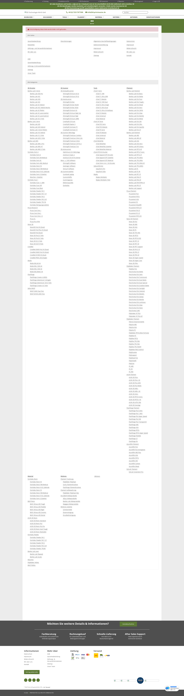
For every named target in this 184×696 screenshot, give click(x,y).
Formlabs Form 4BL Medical (39, 163)
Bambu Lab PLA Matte (136, 96)
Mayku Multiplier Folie (103, 180)
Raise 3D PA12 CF (134, 249)
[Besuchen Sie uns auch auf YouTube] (30, 680)
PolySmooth (132, 361)
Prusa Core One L (35, 213)
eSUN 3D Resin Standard (38, 521)
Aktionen (97, 476)
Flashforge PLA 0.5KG (135, 411)
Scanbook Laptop (68, 174)
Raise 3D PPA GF (134, 255)
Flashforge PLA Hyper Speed (138, 416)
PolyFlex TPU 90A (134, 341)
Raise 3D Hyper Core (135, 260)
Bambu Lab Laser (33, 551)
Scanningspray (67, 180)
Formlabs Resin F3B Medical (39, 493)
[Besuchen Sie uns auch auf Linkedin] (38, 680)
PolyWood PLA (133, 358)
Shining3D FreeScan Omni (71, 141)
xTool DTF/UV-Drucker (101, 152)
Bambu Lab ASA (134, 141)
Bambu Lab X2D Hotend (37, 127)
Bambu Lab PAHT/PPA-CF (137, 183)
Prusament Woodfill (135, 205)
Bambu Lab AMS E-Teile (37, 149)
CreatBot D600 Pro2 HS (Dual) (39, 249)
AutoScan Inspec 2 (69, 155)
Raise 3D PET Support (136, 247)
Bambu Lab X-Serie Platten (38, 130)
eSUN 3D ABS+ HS (134, 391)
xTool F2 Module (101, 113)
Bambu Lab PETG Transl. (137, 152)
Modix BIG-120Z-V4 (36, 269)
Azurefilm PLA (133, 447)
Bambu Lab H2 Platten (37, 110)
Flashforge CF (133, 438)
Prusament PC (133, 202)
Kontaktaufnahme (128, 624)
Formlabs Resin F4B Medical (39, 169)
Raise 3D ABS (133, 224)
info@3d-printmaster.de (96, 12)
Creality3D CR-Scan (69, 121)
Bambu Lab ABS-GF (135, 138)
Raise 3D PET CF (134, 241)
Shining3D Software (69, 163)
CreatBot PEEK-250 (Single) (38, 258)
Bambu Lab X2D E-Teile (37, 138)
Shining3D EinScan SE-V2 (71, 94)
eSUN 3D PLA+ (133, 377)
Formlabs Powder (33, 535)
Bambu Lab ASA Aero (135, 144)
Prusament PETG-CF (135, 208)
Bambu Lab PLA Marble (136, 116)
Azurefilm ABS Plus (135, 452)
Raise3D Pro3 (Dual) (36, 233)
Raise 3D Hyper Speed (136, 258)
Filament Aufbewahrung (68, 490)
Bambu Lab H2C (35, 96)
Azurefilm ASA (133, 455)
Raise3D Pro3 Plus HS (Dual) (39, 230)
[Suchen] (146, 12)
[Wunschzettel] (152, 12)
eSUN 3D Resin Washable (38, 532)
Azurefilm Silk (133, 461)
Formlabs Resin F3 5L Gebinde (39, 496)
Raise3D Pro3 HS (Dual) (37, 227)
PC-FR (131, 369)
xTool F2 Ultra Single (102, 105)
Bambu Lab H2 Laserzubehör (39, 113)
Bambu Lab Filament (133, 91)
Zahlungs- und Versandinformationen (40, 48)
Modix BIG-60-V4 (35, 263)
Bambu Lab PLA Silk (135, 121)
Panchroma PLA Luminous (137, 302)
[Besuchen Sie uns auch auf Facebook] (25, 680)
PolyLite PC (132, 330)
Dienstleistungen (153, 17)
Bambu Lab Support (135, 188)
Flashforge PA (133, 441)
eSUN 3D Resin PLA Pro (37, 526)
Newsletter (31, 45)
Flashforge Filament (133, 408)
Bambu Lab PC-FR (134, 171)
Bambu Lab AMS (33, 141)
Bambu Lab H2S (35, 102)
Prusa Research (33, 208)
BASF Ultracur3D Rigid (37, 510)
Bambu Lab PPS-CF (135, 185)
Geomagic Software (69, 166)
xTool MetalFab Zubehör (103, 146)
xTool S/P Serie (98, 121)
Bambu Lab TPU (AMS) (136, 166)
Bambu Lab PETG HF (135, 149)
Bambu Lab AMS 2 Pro (37, 144)
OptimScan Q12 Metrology (71, 152)
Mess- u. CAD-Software (68, 160)
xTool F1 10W (100, 94)
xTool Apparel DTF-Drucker (104, 155)
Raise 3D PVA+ (133, 263)
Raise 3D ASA (133, 227)
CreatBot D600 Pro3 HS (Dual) (39, 252)
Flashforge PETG (134, 430)
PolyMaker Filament (133, 266)
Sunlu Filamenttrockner (70, 484)
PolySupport (133, 355)
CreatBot (30, 247)
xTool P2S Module (101, 127)
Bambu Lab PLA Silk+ (135, 124)
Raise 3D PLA (133, 222)
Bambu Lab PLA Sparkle (136, 127)
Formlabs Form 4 (33, 152)
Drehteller (66, 185)
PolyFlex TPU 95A (134, 344)
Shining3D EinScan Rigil (70, 116)
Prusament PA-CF (134, 210)
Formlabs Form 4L (35, 160)
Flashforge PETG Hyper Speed (138, 433)
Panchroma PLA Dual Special (138, 283)
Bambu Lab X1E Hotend (37, 133)
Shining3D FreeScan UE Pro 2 (72, 144)
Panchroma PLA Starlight (137, 288)
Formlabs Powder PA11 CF (38, 194)
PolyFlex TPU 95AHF (135, 347)
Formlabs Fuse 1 (33, 180)
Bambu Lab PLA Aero (135, 107)
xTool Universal (101, 116)
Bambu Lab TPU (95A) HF (137, 163)
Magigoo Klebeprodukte (70, 504)
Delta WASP (31, 288)
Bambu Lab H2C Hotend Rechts (40, 107)
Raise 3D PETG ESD (135, 238)
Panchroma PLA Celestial (137, 291)
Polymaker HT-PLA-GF (136, 316)
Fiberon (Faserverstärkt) (136, 322)
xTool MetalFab (98, 141)
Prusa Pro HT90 (35, 222)
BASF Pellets (31, 565)
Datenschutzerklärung (101, 45)
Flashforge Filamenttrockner (72, 487)
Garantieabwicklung (34, 41)
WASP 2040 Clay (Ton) (37, 291)
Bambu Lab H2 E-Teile (37, 119)
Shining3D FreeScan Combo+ (72, 135)
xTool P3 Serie (100, 130)
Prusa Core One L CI (36, 216)
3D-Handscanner (66, 99)
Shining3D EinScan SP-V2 (71, 96)
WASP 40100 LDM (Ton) (37, 294)
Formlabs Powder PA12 (37, 196)
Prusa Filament (131, 191)
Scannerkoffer (67, 177)
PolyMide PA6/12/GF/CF (136, 349)
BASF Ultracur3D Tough (37, 504)
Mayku (96, 174)
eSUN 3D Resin (32, 518)
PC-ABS (131, 366)
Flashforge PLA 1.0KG (135, 413)
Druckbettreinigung (69, 515)
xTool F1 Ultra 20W (102, 96)
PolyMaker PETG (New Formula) (139, 333)
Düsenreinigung (68, 512)
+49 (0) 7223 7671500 (75, 12)
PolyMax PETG (133, 338)
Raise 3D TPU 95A (134, 233)
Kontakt (129, 55)
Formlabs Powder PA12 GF (38, 199)
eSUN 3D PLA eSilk (135, 383)
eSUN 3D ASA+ (133, 394)
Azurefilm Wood (134, 466)
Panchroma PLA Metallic (136, 294)
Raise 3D (30, 224)
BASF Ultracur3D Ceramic (38, 512)
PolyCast (131, 363)
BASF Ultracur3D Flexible (38, 507)
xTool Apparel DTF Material (104, 160)
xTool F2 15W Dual (102, 102)
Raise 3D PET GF (134, 244)
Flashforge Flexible (135, 436)
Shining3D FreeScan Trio (71, 146)
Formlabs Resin (33, 479)
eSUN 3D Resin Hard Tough (39, 529)
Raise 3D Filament (132, 219)
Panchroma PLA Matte (136, 272)
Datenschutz (131, 41)
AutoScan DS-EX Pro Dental (71, 158)
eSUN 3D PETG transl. (136, 397)
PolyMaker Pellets (33, 562)
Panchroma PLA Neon (136, 308)
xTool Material (100, 119)
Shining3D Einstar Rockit (71, 105)
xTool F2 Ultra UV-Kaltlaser (104, 110)
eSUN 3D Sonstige (134, 405)
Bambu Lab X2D (35, 124)
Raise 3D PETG (133, 235)
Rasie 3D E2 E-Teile (36, 241)
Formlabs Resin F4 (36, 166)
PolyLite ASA (133, 327)
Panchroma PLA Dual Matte (137, 280)
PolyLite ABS (133, 324)
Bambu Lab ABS (134, 135)
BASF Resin (31, 501)
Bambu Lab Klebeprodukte (71, 501)
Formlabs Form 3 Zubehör (38, 174)
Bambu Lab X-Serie (34, 121)
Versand (48, 687)
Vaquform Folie (101, 171)
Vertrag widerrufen (32, 672)
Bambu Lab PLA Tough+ (136, 102)
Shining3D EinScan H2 (70, 110)
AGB (29, 59)
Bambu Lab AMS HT (36, 146)
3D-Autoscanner (66, 149)
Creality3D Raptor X (69, 124)
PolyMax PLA (133, 269)
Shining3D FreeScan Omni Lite (72, 138)
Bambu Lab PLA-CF (135, 130)
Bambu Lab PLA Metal (136, 119)
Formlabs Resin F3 (36, 490)
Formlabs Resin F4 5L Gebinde (39, 171)
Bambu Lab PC (133, 169)
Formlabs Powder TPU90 (38, 548)
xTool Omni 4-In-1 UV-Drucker (105, 163)
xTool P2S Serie (101, 124)
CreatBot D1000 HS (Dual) (38, 255)
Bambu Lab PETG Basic (136, 146)
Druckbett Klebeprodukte (69, 496)
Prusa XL (32, 219)
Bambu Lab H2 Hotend (37, 105)
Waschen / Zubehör (36, 177)
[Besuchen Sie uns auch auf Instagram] (34, 680)
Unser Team (31, 73)
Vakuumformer (98, 166)
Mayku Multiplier (101, 177)
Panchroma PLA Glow (135, 305)
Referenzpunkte (68, 183)
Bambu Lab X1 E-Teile (37, 135)
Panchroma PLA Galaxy (136, 297)
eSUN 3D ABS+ (133, 388)
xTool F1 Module (101, 99)
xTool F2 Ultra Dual (102, 107)
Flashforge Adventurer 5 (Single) (40, 280)
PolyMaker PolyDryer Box (71, 493)
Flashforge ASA (133, 427)
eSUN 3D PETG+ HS (135, 400)
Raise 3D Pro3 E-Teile (37, 238)
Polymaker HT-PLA (134, 313)
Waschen (31, 560)
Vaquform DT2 (100, 169)
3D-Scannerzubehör (67, 171)
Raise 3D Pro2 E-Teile (37, 235)
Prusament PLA (134, 194)
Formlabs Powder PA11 (37, 191)
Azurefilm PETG (134, 458)
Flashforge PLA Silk (135, 419)
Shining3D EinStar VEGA (70, 107)
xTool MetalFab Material (103, 149)
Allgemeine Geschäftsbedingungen (105, 41)
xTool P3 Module (101, 133)
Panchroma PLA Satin (136, 274)
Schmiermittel (67, 510)
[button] (155, 12)
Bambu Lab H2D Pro (36, 94)
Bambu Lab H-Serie (34, 91)
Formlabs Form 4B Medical (38, 158)
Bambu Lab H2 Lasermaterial (39, 116)
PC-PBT (131, 372)
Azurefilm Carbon (134, 463)
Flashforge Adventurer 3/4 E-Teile (40, 283)
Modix (30, 260)
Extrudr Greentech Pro (136, 472)
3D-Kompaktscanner (67, 91)
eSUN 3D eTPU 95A (135, 402)
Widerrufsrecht (98, 52)
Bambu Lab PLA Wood (136, 105)
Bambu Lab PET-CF (135, 174)
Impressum (97, 48)
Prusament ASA (134, 199)
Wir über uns (32, 52)
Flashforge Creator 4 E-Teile (39, 285)
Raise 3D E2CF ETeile (36, 244)
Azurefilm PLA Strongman (137, 450)
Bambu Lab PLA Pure (135, 99)
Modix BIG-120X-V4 (36, 266)
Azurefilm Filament (133, 444)
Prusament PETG (134, 196)
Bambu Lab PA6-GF (135, 180)
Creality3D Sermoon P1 (70, 127)
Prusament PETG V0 (135, 216)
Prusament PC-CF (134, 213)
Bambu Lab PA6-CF (135, 177)
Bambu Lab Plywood (36, 554)
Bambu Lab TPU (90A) (136, 160)
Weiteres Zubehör (66, 507)
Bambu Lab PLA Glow (135, 113)
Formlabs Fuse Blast (36, 188)
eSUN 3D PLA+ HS (134, 380)
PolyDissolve (133, 352)
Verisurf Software (68, 169)
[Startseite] (90, 23)
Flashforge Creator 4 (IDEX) (38, 277)
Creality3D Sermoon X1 (70, 130)
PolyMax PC (132, 336)
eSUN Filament (131, 374)
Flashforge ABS (133, 425)
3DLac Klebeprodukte (70, 498)
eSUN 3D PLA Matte (135, 386)
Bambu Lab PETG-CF (135, 155)
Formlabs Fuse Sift (36, 185)
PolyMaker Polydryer (69, 482)
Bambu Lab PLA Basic (136, 94)
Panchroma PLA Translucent (138, 277)
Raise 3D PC (132, 230)
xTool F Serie (98, 91)
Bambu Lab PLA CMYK (136, 110)
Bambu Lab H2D (35, 99)
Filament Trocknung (67, 479)
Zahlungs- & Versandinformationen (39, 66)
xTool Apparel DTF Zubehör (104, 158)
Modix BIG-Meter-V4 (36, 272)
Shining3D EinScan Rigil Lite (72, 113)
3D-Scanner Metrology (68, 133)
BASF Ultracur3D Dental (37, 515)
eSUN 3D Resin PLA (36, 523)
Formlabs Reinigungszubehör (39, 205)
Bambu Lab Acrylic (36, 557)
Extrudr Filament (132, 469)
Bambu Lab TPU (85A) (136, 158)
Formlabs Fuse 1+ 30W (37, 183)
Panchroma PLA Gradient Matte (139, 285)
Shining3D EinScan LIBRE (71, 119)
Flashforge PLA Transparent (138, 422)
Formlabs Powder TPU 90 (38, 202)
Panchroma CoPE (134, 311)
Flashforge (31, 274)
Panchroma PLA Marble (136, 299)
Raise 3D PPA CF (134, 252)
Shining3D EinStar (69, 102)
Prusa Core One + (35, 210)
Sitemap (96, 55)
